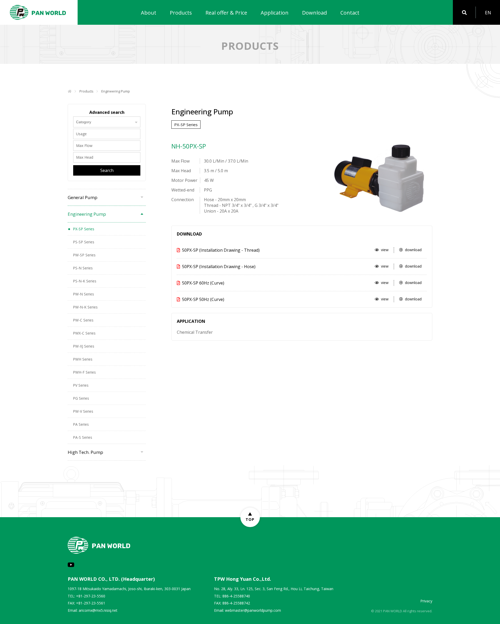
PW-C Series (83, 320)
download (413, 249)
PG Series (81, 398)
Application (275, 12)
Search (107, 170)
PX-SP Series (83, 228)
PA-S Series (82, 437)
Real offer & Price (226, 12)
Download (314, 12)
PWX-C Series (84, 333)
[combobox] (106, 121)
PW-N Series (83, 294)
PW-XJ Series (83, 346)
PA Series (81, 424)
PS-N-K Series (84, 281)
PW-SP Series (84, 254)
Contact (349, 12)
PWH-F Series (84, 372)
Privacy (426, 600)
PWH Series (82, 359)
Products (181, 12)
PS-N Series (83, 267)
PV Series (81, 385)
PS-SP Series (83, 241)
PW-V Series (83, 411)
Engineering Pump (115, 91)
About (148, 12)
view (385, 249)
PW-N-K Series (85, 307)
